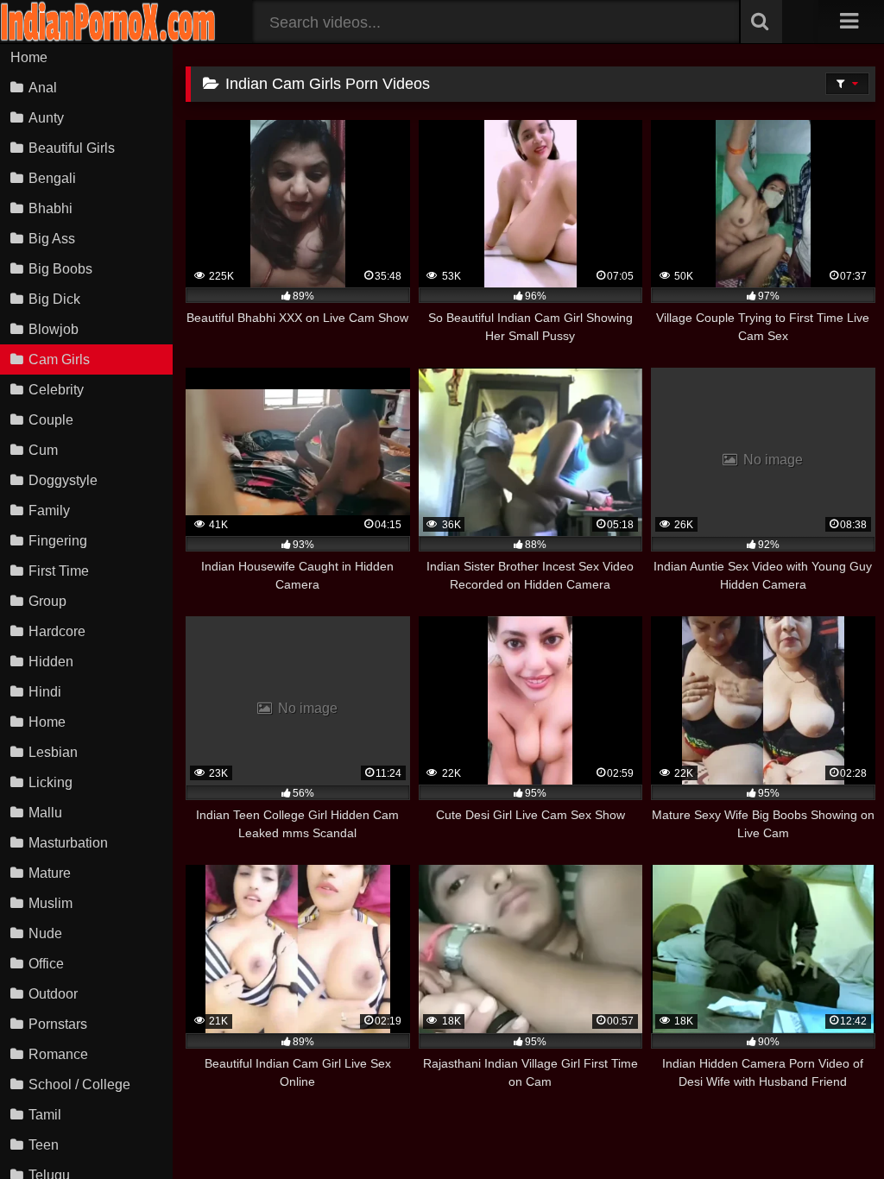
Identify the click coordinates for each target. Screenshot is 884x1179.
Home (28, 57)
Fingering (57, 540)
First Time (58, 571)
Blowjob (53, 329)
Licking (50, 782)
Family (49, 510)
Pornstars (57, 1024)
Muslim (50, 903)
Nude (45, 933)
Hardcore (56, 631)
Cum (43, 450)
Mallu (45, 812)
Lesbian (53, 752)
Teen (43, 1145)
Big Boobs (60, 269)
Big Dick (54, 299)
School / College (79, 1084)
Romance (58, 1054)
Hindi (44, 691)
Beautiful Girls (71, 148)
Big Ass (51, 238)
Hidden (50, 661)
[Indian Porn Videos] (108, 38)
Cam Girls (59, 359)
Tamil (44, 1114)
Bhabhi (50, 208)
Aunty (46, 117)
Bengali (52, 178)
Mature (49, 873)
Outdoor (53, 994)
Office (46, 963)
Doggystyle (63, 480)
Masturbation (68, 842)
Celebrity (56, 389)
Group (47, 601)
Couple (50, 420)
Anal (42, 87)
